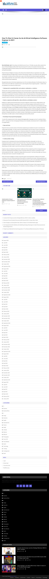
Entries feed (5, 463)
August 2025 (6, 268)
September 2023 (6, 323)
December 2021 (6, 372)
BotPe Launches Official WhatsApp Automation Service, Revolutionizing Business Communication (24, 201)
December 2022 (6, 344)
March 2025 (5, 280)
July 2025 (5, 271)
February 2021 (6, 396)
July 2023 (5, 327)
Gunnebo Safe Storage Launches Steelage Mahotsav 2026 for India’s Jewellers (19, 217)
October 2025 (6, 264)
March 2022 (5, 365)
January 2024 (6, 313)
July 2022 (5, 356)
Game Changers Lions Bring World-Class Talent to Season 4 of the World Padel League (20, 222)
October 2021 (6, 377)
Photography (6, 436)
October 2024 (6, 292)
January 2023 (6, 342)
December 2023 (6, 316)
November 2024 (6, 290)
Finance (5, 425)
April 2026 (5, 249)
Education (5, 417)
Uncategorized (6, 451)
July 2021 (5, 384)
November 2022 (6, 346)
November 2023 (6, 318)
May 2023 (5, 332)
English (4, 420)
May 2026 (5, 247)
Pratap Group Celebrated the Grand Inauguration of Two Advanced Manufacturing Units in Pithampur (23, 228)
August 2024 (6, 297)
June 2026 (5, 245)
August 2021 (6, 382)
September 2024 (6, 294)
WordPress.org (6, 467)
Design (4, 415)
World (4, 453)
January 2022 (6, 370)
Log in (4, 460)
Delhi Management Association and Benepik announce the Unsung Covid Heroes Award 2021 (42, 181)
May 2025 (5, 275)
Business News (6, 410)
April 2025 (5, 278)
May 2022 (5, 360)
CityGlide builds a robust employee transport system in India (8, 201)
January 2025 (6, 285)
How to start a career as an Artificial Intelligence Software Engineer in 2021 (8, 181)
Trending (5, 448)
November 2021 (6, 375)
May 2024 (5, 304)
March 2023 (5, 337)
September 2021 (6, 379)
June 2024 (5, 301)
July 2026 (5, 242)
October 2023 (6, 320)
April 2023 (5, 335)
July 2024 (5, 299)
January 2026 (6, 257)
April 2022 (5, 363)
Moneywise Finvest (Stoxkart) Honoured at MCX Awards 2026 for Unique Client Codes (20, 220)
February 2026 (6, 254)
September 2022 (6, 351)
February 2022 (6, 368)
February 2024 (6, 311)
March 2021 (5, 394)
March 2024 (5, 309)
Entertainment (6, 422)
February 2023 (6, 339)
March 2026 (5, 252)
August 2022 (6, 353)
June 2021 (5, 386)
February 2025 (6, 283)
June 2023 (5, 330)
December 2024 (6, 287)
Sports (4, 443)
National (5, 432)
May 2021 (5, 389)
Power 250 (5, 439)
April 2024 (5, 306)
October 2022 (6, 349)
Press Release (6, 441)
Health (4, 427)
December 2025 (6, 259)
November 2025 (6, 261)
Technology (5, 42)
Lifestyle (5, 429)
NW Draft (5, 434)
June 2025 (5, 273)
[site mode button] (43, 10)
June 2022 (5, 358)
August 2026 (6, 240)
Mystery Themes (14, 576)
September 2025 (6, 266)
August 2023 (6, 325)
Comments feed (6, 465)
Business (5, 408)
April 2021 (5, 391)
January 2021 (6, 398)
